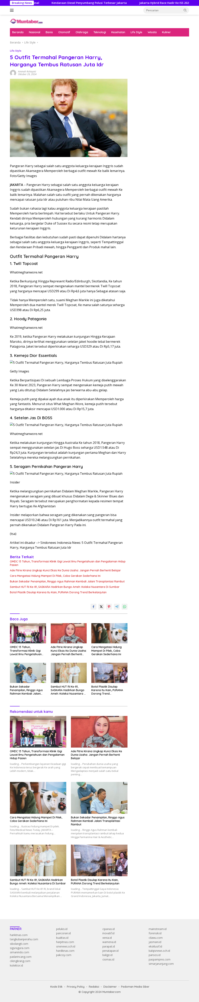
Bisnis (49, 32)
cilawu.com (156, 938)
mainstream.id (158, 929)
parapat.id (108, 946)
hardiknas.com (65, 951)
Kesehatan (118, 32)
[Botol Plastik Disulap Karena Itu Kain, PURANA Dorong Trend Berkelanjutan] (109, 673)
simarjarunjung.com (161, 964)
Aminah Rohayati (27, 71)
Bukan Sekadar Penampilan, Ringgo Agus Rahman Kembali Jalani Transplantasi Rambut (67, 581)
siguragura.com (19, 948)
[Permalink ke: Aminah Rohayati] (13, 73)
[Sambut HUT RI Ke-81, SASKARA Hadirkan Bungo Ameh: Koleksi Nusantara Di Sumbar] (69, 673)
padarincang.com (20, 957)
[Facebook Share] (93, 607)
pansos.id (155, 955)
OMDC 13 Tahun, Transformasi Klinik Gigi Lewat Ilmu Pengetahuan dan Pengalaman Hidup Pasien (68, 563)
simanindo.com (19, 952)
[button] (185, 10)
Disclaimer (110, 986)
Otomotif (64, 32)
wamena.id (109, 942)
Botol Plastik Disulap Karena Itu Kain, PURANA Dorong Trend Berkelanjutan (58, 592)
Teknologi (99, 32)
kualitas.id (62, 938)
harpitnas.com (65, 942)
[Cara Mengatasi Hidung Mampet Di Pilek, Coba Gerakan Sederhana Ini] (109, 633)
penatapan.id (110, 951)
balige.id (107, 955)
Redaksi (94, 986)
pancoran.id (63, 933)
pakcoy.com (63, 955)
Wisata (152, 32)
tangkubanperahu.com (24, 939)
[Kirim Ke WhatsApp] (124, 607)
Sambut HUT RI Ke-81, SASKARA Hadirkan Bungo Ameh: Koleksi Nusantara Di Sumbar (65, 587)
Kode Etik (56, 986)
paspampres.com (159, 959)
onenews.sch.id (65, 946)
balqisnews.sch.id (159, 951)
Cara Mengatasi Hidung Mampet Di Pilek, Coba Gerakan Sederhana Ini (55, 576)
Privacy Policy (76, 986)
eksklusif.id (155, 946)
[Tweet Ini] (101, 607)
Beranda (18, 32)
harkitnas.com (19, 935)
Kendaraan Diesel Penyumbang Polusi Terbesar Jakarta (64, 3)
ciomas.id (108, 959)
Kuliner (166, 32)
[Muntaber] (26, 21)
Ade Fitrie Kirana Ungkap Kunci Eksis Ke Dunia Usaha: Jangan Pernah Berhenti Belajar (65, 570)
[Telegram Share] (117, 607)
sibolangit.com (19, 944)
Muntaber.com (111, 992)
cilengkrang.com (20, 961)
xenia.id (107, 938)
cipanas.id (108, 929)
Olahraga (82, 32)
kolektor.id (16, 965)
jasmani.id (155, 942)
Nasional (34, 32)
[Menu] (12, 10)
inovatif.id (108, 933)
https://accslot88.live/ (146, 91)
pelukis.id (61, 929)
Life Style (136, 32)
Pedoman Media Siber (135, 986)
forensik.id (155, 933)
